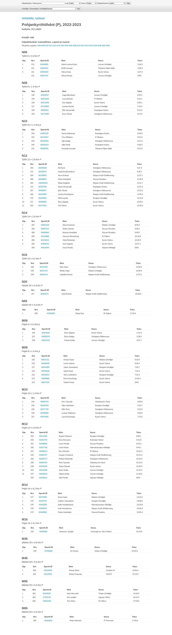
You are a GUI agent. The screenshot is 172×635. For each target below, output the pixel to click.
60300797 (43, 455)
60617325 (45, 382)
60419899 (42, 194)
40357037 (43, 501)
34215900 (48, 574)
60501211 (45, 360)
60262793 (43, 440)
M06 (70, 46)
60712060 (45, 114)
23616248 (48, 570)
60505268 (45, 371)
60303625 (43, 474)
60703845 (45, 106)
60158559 (42, 175)
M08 (74, 46)
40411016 (44, 267)
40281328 (45, 225)
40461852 (43, 505)
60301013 (45, 229)
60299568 (42, 168)
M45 (99, 46)
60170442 (42, 205)
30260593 (48, 620)
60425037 (45, 95)
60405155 (44, 133)
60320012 (43, 478)
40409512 (43, 508)
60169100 (43, 466)
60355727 (43, 459)
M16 (91, 46)
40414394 (45, 248)
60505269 (44, 72)
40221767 (44, 271)
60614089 (45, 367)
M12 (83, 46)
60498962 (43, 512)
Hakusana (37, 3)
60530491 (44, 148)
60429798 (42, 187)
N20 (62, 46)
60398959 (43, 444)
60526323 (44, 145)
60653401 (44, 68)
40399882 (43, 531)
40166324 (47, 593)
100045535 (42, 183)
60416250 (43, 470)
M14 (87, 46)
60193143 (45, 240)
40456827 (42, 190)
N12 (51, 46)
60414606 (45, 102)
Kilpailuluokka (102, 3)
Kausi (83, 3)
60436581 (44, 64)
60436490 (45, 363)
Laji (66, 3)
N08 (43, 46)
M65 (108, 46)
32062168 (47, 601)
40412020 (43, 436)
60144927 (44, 137)
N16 (58, 46)
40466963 (42, 202)
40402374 (44, 274)
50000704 (43, 462)
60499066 (44, 413)
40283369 (51, 313)
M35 (95, 46)
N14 (54, 46)
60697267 (44, 76)
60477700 (44, 409)
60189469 (42, 198)
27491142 (47, 597)
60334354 (44, 141)
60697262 (46, 340)
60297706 (43, 447)
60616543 (46, 333)
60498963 (42, 179)
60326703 (44, 405)
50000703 (44, 402)
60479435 (44, 417)
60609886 (45, 378)
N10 (47, 46)
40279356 (43, 497)
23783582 (48, 551)
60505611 (45, 110)
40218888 (45, 236)
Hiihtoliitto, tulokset (33, 18)
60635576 (46, 336)
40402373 (44, 294)
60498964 (45, 232)
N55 (66, 46)
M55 (104, 46)
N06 (39, 46)
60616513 (45, 375)
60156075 (42, 172)
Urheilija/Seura (46, 9)
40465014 (43, 451)
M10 (79, 46)
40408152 (45, 244)
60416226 (45, 99)
